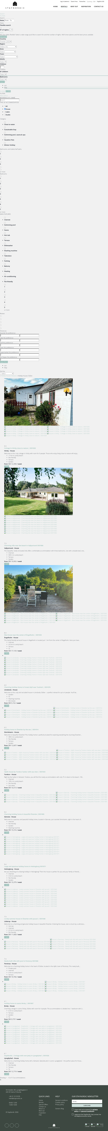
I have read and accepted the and (86, 1110)
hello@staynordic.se (15, 1098)
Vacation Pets (9, 140)
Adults (2, 59)
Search (2, 14)
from (6, 464)
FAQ (40, 1115)
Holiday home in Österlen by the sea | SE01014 (21, 730)
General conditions (61, 1100)
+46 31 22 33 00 (14, 1096)
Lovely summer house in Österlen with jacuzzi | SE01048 (24, 919)
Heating (7, 271)
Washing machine (10, 251)
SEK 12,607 (12, 745)
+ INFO (6, 467)
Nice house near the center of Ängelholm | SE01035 (23, 635)
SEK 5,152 (12, 703)
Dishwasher (8, 245)
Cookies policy (60, 1102)
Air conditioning (10, 276)
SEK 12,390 (12, 464)
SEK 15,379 (12, 882)
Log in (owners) (64, 1)
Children (3, 64)
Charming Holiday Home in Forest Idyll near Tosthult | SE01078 (27, 687)
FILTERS (2, 16)
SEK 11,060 (12, 934)
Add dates (3, 37)
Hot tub (7, 235)
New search (4, 95)
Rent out (74, 6)
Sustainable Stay (10, 130)
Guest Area (74, 1)
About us (42, 1109)
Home (55, 6)
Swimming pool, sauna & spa (14, 135)
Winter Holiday (9, 145)
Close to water (9, 124)
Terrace (7, 240)
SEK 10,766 (12, 977)
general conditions (87, 1111)
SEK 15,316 (12, 830)
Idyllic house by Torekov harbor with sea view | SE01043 (24, 772)
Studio (8, 115)
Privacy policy (59, 1104)
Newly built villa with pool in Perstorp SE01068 (21, 961)
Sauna (6, 230)
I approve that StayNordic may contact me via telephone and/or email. (87, 1115)
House (8, 109)
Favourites (82, 1)
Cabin (8, 112)
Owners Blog (59, 1109)
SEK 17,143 (12, 651)
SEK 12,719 (12, 1071)
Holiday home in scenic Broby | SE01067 (18, 1003)
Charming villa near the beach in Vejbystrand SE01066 (23, 545)
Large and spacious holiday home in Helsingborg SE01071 (25, 866)
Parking (7, 261)
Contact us (98, 6)
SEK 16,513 (12, 788)
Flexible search (5, 25)
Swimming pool (10, 225)
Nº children (4, 72)
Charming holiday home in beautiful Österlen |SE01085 (24, 814)
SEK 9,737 (12, 1019)
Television (7, 256)
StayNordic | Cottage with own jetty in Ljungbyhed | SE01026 (26, 1056)
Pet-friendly (8, 282)
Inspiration (86, 6)
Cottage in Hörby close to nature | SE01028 (20, 448)
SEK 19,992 (12, 561)
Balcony (7, 266)
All (6, 106)
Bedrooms (3, 77)
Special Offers (43, 1104)
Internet (7, 220)
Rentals (64, 6)
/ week (19, 464)
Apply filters (4, 362)
